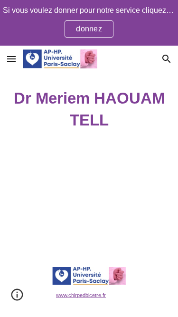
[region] (89, 23)
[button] (11, 59)
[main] (89, 109)
